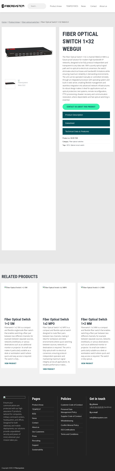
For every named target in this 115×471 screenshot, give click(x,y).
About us (103, 6)
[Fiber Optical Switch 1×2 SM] (19, 325)
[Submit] (43, 6)
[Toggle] (105, 115)
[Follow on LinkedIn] (96, 421)
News (83, 6)
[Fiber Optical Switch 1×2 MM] (96, 325)
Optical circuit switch (77, 145)
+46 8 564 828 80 (97, 407)
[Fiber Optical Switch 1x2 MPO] (57, 328)
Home (4, 22)
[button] (111, 6)
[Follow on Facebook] (92, 421)
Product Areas (56, 6)
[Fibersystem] (13, 6)
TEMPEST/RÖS (72, 6)
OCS (68, 145)
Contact (93, 6)
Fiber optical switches (30, 22)
